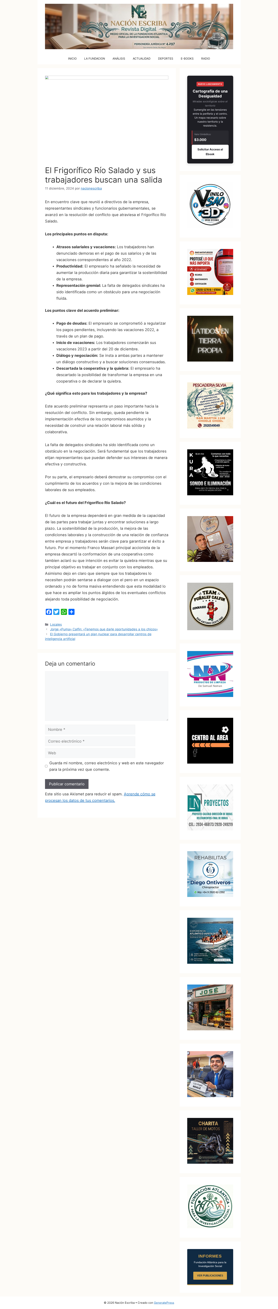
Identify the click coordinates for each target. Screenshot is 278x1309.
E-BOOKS (187, 58)
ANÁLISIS (119, 58)
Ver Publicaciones (210, 1275)
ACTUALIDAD (142, 58)
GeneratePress (164, 1302)
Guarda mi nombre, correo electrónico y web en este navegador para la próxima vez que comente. (106, 766)
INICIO (72, 58)
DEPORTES (165, 58)
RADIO (205, 58)
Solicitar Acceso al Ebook (210, 152)
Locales (56, 624)
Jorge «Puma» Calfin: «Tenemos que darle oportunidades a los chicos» (104, 629)
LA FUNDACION (94, 58)
